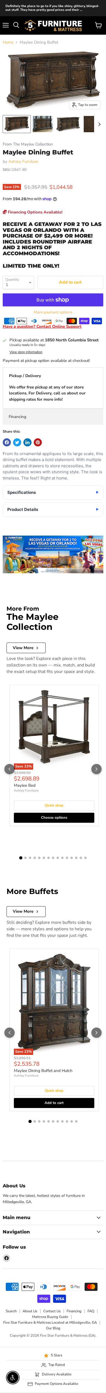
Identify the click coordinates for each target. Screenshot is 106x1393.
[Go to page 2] (25, 858)
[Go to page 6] (44, 858)
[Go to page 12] (71, 858)
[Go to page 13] (76, 858)
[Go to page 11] (67, 858)
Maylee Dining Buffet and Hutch (43, 1070)
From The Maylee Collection (28, 144)
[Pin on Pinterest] (38, 442)
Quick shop (54, 805)
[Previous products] (9, 769)
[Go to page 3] (30, 858)
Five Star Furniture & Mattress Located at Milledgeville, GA (50, 1322)
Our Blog (53, 1328)
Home (8, 42)
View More (23, 647)
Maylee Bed (25, 785)
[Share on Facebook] (7, 442)
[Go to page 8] (53, 858)
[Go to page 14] (81, 858)
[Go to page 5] (39, 858)
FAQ (91, 1311)
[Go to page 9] (58, 858)
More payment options (53, 312)
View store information (26, 352)
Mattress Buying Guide (50, 1316)
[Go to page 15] (85, 858)
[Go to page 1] (20, 857)
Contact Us (52, 1311)
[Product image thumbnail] (43, 124)
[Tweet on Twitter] (17, 442)
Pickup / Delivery (25, 375)
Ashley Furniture (23, 161)
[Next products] (96, 769)
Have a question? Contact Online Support (42, 326)
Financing (17, 416)
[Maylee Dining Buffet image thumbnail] (16, 124)
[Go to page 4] (34, 858)
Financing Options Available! (35, 212)
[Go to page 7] (48, 858)
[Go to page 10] (62, 858)
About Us (30, 1311)
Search (11, 1311)
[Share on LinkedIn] (27, 442)
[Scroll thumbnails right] (98, 124)
